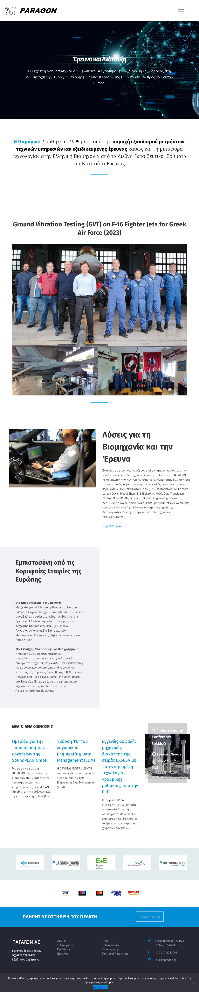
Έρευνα (62, 953)
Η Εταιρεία (65, 945)
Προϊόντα (63, 949)
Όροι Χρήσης (111, 949)
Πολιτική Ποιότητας (115, 953)
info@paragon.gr (165, 960)
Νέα (105, 941)
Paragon (15, 12)
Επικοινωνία (110, 945)
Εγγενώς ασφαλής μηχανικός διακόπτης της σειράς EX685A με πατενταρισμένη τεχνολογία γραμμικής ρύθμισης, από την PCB (120, 767)
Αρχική (61, 941)
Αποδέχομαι (100, 987)
